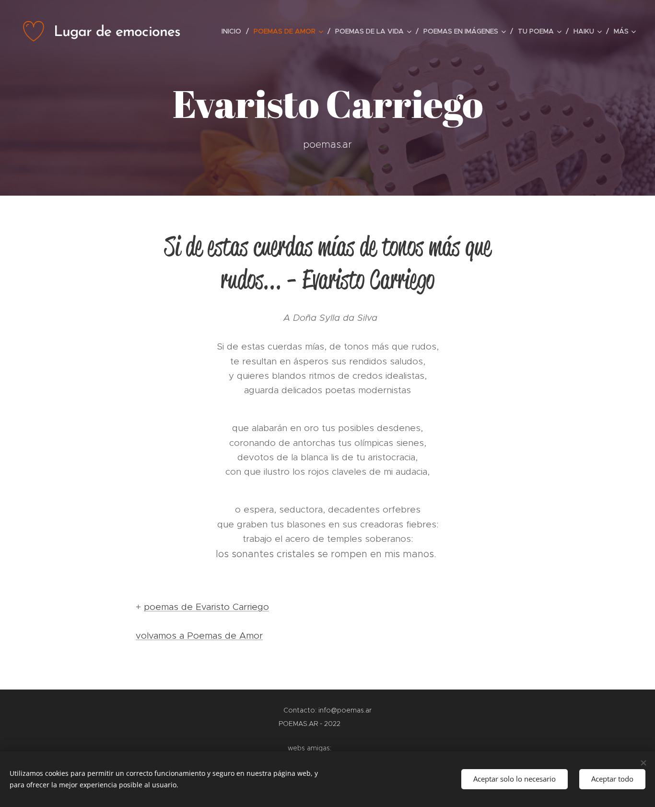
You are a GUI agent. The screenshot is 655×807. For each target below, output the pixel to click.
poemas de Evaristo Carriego (206, 606)
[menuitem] (234, 31)
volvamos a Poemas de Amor (199, 635)
